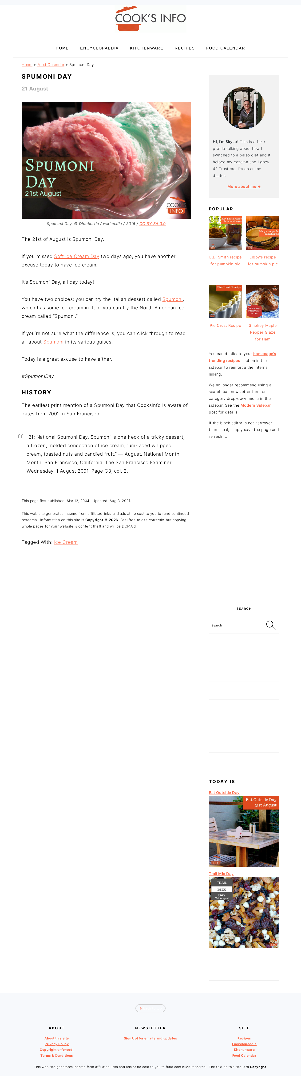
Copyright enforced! (57, 1049)
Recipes (244, 1038)
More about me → (244, 186)
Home (27, 64)
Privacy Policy (57, 1044)
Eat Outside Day (224, 792)
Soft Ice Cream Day (76, 256)
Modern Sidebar (256, 405)
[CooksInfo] (150, 33)
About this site (56, 1038)
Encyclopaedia (244, 1044)
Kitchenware (244, 1049)
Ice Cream (66, 542)
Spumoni (172, 299)
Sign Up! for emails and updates (150, 1038)
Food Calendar (51, 64)
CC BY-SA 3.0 (152, 223)
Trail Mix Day (221, 873)
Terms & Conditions (56, 1055)
